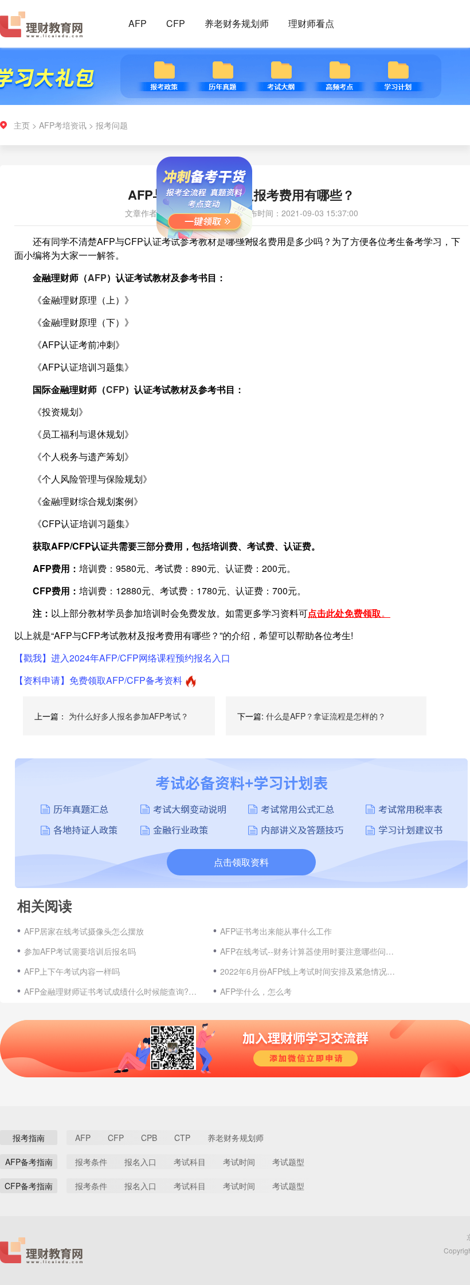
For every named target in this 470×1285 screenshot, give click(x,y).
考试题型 (288, 1161)
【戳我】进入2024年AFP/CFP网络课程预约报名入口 (122, 657)
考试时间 (239, 1161)
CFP (175, 23)
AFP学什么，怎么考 (256, 991)
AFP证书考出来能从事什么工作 (276, 931)
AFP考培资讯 (63, 125)
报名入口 (140, 1161)
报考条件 (91, 1161)
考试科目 (190, 1161)
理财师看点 (311, 23)
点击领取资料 (241, 862)
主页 (22, 125)
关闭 (258, 254)
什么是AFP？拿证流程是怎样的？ (326, 716)
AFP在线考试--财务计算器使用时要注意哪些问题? (309, 951)
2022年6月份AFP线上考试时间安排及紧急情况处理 (309, 971)
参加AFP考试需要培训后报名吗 (80, 951)
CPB (149, 1137)
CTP (182, 1137)
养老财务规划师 (237, 23)
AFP (137, 23)
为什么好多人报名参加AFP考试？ (129, 716)
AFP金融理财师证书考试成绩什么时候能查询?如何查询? (113, 991)
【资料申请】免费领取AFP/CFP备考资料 (98, 680)
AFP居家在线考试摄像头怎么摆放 (84, 931)
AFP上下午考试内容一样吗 (72, 971)
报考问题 (112, 125)
